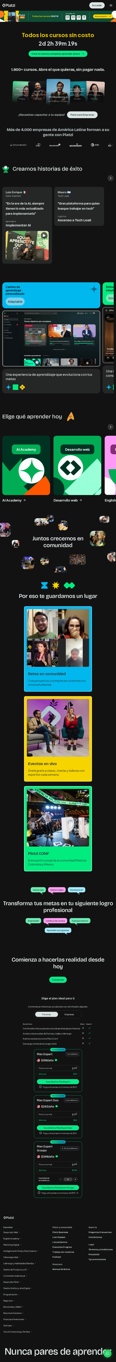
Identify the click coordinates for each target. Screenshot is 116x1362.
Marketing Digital (11, 1244)
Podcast (56, 1257)
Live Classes (58, 1237)
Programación (10, 1294)
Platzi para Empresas (82, 114)
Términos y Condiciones (101, 1249)
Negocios (8, 1300)
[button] (58, 16)
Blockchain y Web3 (12, 1307)
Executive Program (62, 1247)
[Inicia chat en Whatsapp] (107, 1353)
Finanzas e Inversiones (13, 1319)
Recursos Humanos (12, 1313)
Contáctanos (95, 1237)
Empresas (69, 1014)
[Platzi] (8, 5)
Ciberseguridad (10, 1257)
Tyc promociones (97, 1259)
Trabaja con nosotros (63, 1252)
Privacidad (94, 1254)
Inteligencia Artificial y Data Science (20, 1251)
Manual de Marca (61, 1269)
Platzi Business (60, 1232)
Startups (7, 1325)
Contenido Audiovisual (14, 1275)
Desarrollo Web (10, 1232)
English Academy (11, 1238)
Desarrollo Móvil (11, 1282)
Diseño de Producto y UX (15, 1269)
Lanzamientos (59, 1242)
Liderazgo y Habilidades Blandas (18, 1263)
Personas (46, 1014)
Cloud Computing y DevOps (16, 1331)
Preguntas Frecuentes (100, 1232)
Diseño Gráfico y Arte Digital (16, 1288)
